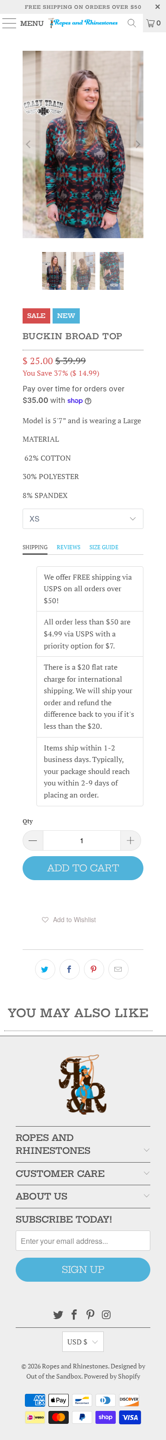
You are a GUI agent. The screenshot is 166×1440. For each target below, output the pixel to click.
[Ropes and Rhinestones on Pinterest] (91, 1315)
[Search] (132, 23)
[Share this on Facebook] (69, 969)
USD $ (77, 1342)
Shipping (35, 547)
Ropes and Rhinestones (75, 1366)
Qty (28, 821)
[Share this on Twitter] (45, 969)
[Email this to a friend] (118, 969)
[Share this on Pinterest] (94, 969)
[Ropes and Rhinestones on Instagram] (106, 1315)
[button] (69, 919)
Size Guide (104, 547)
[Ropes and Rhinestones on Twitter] (58, 1315)
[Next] (137, 144)
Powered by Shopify (112, 1376)
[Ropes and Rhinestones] (83, 23)
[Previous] (29, 144)
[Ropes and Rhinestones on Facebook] (75, 1315)
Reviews (68, 547)
